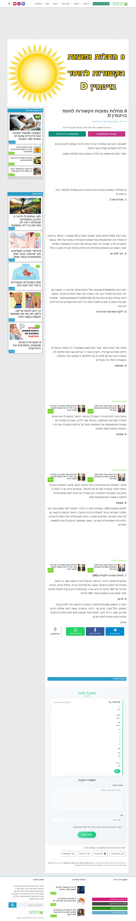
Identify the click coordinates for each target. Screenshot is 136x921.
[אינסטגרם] (19, 3)
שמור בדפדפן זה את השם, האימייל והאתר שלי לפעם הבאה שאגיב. (97, 827)
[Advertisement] (68, 23)
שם (121, 815)
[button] (9, 4)
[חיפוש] (12, 905)
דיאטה (76, 4)
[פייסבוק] (23, 3)
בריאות (86, 4)
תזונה (55, 4)
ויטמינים (38, 4)
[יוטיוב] (14, 3)
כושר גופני (65, 4)
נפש (47, 4)
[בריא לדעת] (120, 3)
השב (117, 771)
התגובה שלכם (118, 785)
